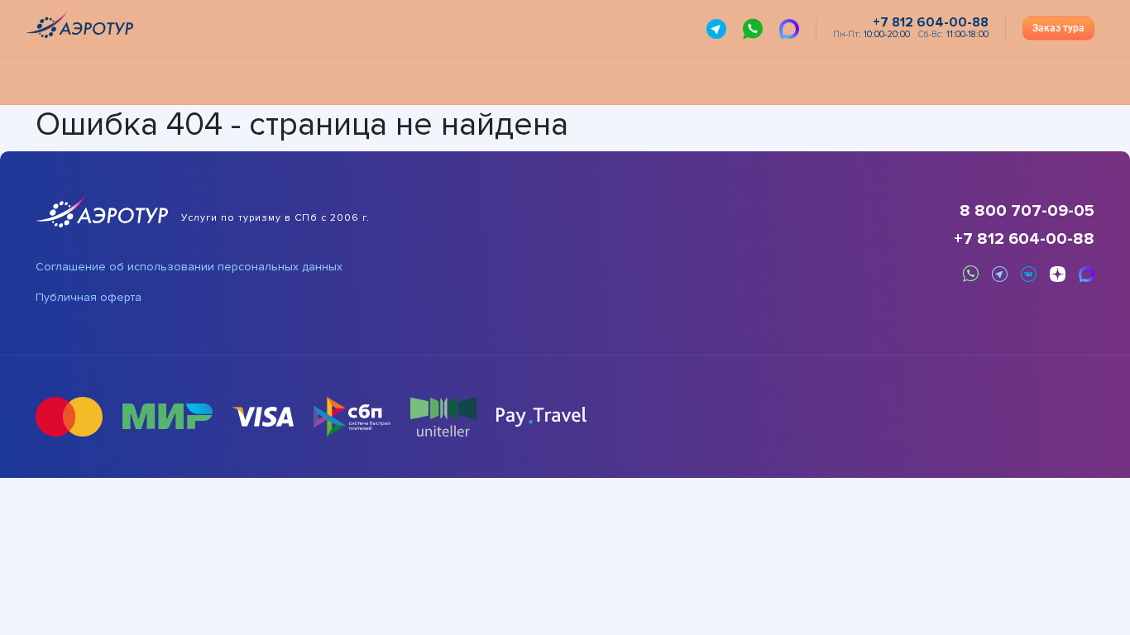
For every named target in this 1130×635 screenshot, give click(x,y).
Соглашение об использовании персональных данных (189, 267)
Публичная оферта (88, 297)
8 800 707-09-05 (1027, 211)
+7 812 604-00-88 (1024, 239)
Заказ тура (1058, 28)
